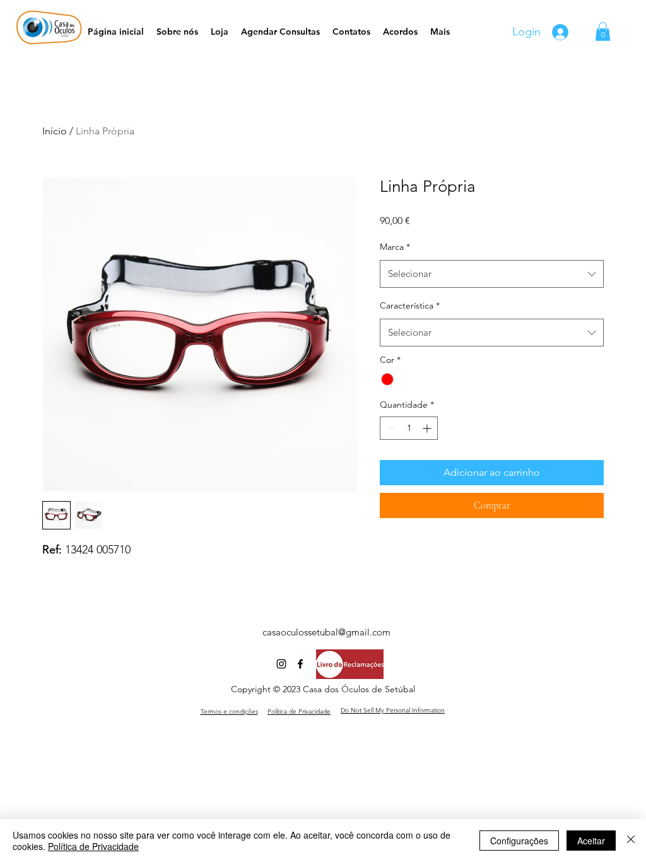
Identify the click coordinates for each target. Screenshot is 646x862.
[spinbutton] (408, 428)
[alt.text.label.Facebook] (300, 664)
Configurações (519, 840)
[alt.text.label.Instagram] (281, 664)
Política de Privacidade (93, 846)
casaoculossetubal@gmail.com (326, 632)
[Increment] (428, 428)
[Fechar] (630, 840)
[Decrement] (389, 428)
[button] (603, 31)
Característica (410, 305)
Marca (395, 246)
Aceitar (591, 840)
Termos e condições (229, 711)
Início (54, 131)
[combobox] (492, 274)
